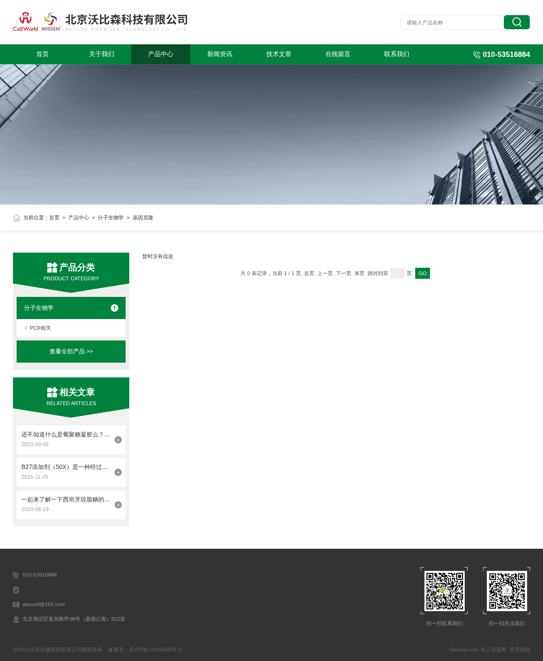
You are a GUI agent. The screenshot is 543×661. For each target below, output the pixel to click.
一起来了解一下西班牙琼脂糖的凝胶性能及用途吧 (66, 499)
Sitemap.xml (463, 650)
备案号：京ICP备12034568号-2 (144, 650)
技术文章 (278, 54)
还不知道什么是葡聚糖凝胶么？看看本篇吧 (66, 434)
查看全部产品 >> (71, 351)
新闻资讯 (219, 54)
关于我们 (101, 54)
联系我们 (396, 54)
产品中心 (160, 54)
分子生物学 (111, 217)
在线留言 (338, 54)
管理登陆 (519, 650)
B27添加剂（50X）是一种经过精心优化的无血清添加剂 (66, 467)
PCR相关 (40, 328)
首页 (42, 54)
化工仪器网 (493, 650)
